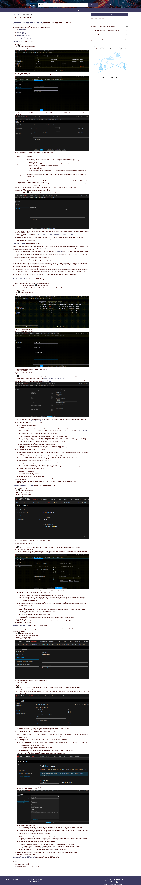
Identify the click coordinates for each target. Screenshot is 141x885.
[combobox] (68, 5)
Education (104, 10)
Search (93, 4)
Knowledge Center (78, 10)
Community (87, 10)
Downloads (60, 10)
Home (34, 10)
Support (96, 10)
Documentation (50, 10)
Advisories (40, 10)
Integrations (67, 10)
